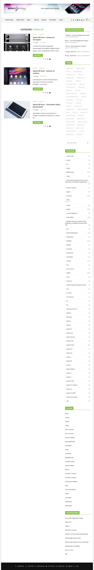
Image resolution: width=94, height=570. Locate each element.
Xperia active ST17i (78, 309)
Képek (81, 84)
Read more (37, 55)
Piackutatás (78, 237)
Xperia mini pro (78, 337)
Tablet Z (67, 526)
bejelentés (77, 71)
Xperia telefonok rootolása (78, 46)
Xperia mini (78, 333)
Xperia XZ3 (73, 55)
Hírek (28, 20)
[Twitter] (73, 20)
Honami (69, 81)
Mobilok (43, 20)
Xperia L (78, 325)
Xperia (81, 115)
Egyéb (78, 192)
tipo (78, 265)
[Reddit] (81, 20)
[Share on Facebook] (45, 59)
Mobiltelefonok (69, 457)
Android (69, 68)
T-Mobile (69, 100)
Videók (78, 273)
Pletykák (78, 241)
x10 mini (83, 112)
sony (77, 90)
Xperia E (78, 313)
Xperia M (78, 329)
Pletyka (81, 87)
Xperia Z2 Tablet (78, 393)
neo (78, 229)
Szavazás (78, 249)
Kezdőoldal (68, 445)
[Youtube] (77, 20)
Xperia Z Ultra (71, 131)
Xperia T (78, 365)
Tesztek (36, 20)
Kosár (66, 449)
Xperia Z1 (79, 128)
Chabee (36, 42)
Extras (81, 74)
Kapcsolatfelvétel (70, 441)
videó (78, 103)
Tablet (61, 20)
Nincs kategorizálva (78, 233)
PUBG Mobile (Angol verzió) (73, 538)
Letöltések (68, 453)
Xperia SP (80, 125)
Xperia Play (70, 122)
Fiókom (67, 421)
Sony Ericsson (71, 93)
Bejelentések (78, 172)
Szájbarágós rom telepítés (72, 546)
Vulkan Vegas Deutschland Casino (78, 285)
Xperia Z (69, 128)
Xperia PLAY (78, 341)
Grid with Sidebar (70, 437)
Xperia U (78, 373)
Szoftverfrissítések (70, 489)
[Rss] (83, 20)
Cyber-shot (70, 74)
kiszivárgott (71, 84)
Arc (68, 71)
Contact (67, 417)
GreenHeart (81, 78)
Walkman (70, 109)
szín (83, 96)
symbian (83, 93)
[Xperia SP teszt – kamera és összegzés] (17, 42)
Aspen (78, 168)
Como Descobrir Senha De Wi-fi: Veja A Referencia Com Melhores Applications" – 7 (77, 181)
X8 (68, 112)
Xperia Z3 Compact (78, 397)
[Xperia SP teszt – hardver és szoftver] (17, 76)
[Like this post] (43, 59)
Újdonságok (68, 505)
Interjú (78, 205)
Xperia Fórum (20, 20)
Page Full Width (69, 465)
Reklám (69, 90)
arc (78, 164)
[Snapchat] (79, 20)
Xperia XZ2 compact (71, 530)
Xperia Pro (70, 125)
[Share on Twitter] (47, 59)
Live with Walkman (78, 213)
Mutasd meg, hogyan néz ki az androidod (76, 542)
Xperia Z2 (78, 389)
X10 (75, 112)
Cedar (78, 176)
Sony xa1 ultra (69, 550)
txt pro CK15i (78, 269)
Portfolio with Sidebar (71, 481)
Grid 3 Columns (69, 433)
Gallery (67, 425)
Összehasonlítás (70, 461)
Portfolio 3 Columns (70, 477)
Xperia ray (78, 353)
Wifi (66, 554)
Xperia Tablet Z (78, 369)
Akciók (78, 160)
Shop (66, 485)
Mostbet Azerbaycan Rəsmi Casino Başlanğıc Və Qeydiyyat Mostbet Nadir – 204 (77, 223)
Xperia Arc (70, 118)
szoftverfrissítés (72, 96)
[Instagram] (75, 20)
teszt (79, 100)
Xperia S (78, 357)
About (67, 413)
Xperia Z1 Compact (78, 385)
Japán (78, 81)
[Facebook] (71, 20)
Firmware (70, 78)
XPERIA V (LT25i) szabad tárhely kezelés (76, 534)
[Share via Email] (49, 59)
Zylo (81, 131)
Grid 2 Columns (69, 429)
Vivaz (68, 106)
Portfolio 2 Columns (70, 473)
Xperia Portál (9, 20)
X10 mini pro (70, 115)
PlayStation (70, 87)
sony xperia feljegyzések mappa (80, 35)
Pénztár (67, 469)
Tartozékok (52, 20)
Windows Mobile (82, 109)
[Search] (89, 20)
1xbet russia (78, 156)
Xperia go (78, 317)
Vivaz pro (78, 106)
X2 (78, 301)
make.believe (78, 217)
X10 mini (78, 293)
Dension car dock (78, 188)
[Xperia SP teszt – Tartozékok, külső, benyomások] (17, 109)
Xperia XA (73, 51)
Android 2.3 (80, 68)
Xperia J (78, 321)
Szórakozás (78, 253)
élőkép (79, 134)
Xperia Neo (81, 118)
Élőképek (69, 134)
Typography (68, 501)
